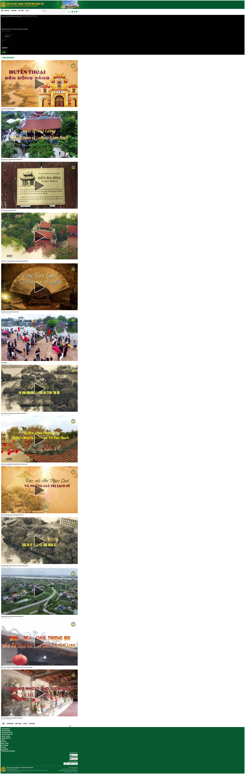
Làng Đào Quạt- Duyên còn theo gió (10, 312)
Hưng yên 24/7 (4, 741)
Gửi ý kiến (7, 36)
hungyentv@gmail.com (64, 770)
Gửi (4, 52)
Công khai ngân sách (6, 738)
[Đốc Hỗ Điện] (39, 337)
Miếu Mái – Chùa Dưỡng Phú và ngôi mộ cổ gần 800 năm (14, 261)
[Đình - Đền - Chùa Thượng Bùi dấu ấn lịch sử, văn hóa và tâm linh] (39, 642)
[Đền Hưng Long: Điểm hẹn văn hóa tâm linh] (39, 134)
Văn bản (3, 740)
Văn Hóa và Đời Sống (5, 730)
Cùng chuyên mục (8, 57)
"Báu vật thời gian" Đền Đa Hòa (8, 210)
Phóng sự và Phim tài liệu (7, 734)
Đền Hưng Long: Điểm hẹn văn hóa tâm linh (11, 159)
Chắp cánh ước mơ (5, 728)
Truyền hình (13, 10)
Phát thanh (21, 10)
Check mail (32, 723)
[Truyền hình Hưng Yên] (3, 771)
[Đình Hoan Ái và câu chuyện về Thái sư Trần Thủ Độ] (39, 388)
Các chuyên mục (4, 749)
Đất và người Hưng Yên (16, 16)
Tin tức (27, 10)
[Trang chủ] (3, 723)
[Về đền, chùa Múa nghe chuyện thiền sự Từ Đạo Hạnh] (39, 439)
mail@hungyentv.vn (73, 770)
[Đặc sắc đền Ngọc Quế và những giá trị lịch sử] (39, 490)
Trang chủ (6, 10)
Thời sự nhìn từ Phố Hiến (6, 732)
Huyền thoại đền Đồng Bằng (8, 108)
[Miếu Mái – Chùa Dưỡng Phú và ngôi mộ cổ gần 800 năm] (39, 236)
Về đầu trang (75, 725)
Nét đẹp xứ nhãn (4, 745)
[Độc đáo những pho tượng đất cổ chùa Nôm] (39, 693)
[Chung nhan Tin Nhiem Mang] (8, 751)
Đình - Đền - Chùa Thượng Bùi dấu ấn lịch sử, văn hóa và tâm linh (16, 667)
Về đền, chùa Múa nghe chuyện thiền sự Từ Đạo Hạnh (14, 464)
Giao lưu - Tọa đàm (5, 736)
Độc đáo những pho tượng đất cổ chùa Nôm (12, 718)
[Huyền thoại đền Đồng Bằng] (39, 84)
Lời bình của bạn (8, 34)
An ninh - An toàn (5, 743)
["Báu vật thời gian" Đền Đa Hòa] (39, 185)
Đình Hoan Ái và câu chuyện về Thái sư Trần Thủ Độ (13, 413)
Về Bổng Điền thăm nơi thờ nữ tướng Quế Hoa (12, 616)
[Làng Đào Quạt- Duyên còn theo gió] (39, 287)
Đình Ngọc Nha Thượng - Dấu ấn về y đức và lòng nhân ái (15, 565)
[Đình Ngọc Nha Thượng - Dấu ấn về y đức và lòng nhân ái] (39, 540)
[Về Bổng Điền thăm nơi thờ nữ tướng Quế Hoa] (39, 591)
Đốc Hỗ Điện (4, 362)
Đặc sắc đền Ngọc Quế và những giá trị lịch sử (12, 515)
